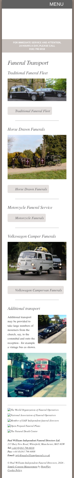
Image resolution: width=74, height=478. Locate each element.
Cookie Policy (15, 470)
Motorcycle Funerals (29, 218)
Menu (57, 4)
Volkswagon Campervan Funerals (38, 290)
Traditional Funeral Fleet (32, 111)
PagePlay (46, 466)
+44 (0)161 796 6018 (23, 448)
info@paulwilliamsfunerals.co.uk (32, 455)
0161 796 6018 (37, 49)
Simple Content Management (22, 466)
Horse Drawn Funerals (31, 189)
